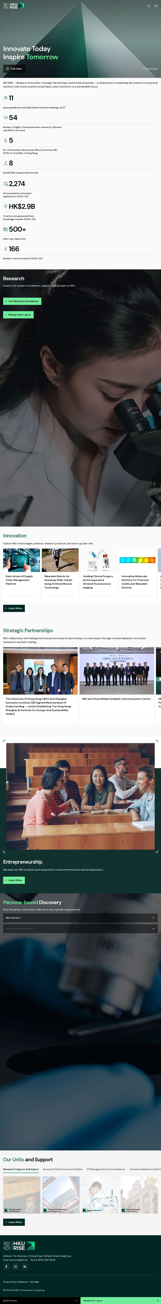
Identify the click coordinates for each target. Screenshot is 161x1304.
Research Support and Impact (21, 1169)
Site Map (34, 1281)
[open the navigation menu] (156, 6)
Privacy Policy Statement (15, 1281)
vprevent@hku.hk (19, 1259)
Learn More (15, 608)
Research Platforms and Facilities (63, 1169)
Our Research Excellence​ (23, 301)
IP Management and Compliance (106, 1169)
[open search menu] (148, 6)
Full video (16, 68)
